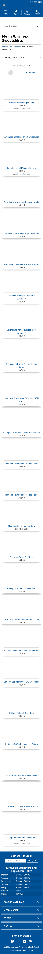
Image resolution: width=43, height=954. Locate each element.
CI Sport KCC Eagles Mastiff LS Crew (21, 744)
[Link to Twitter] (12, 942)
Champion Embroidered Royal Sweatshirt (22, 233)
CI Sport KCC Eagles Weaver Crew (21, 775)
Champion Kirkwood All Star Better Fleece (21, 264)
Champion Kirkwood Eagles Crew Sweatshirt (21, 331)
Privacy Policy (15, 950)
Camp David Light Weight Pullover (21, 168)
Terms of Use (27, 950)
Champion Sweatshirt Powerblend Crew (21, 619)
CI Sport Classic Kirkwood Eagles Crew (21, 651)
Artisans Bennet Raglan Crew (21, 103)
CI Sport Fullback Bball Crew (21, 713)
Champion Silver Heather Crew (21, 526)
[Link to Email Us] (30, 942)
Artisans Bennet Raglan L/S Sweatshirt (21, 137)
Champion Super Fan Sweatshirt (21, 588)
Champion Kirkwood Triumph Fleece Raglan (21, 365)
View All (32, 73)
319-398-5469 (36, 2)
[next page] (26, 72)
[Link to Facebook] (18, 942)
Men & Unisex (14, 47)
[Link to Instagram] (24, 942)
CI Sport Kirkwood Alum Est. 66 (21, 838)
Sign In (16, 14)
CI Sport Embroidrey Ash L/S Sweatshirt (21, 682)
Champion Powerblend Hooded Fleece (21, 464)
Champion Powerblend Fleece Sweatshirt (21, 432)
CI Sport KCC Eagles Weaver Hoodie (22, 806)
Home (4, 47)
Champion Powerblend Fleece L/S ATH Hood (21, 399)
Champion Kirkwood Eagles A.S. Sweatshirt (22, 297)
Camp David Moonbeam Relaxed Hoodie (21, 202)
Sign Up (33, 861)
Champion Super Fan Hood (21, 557)
